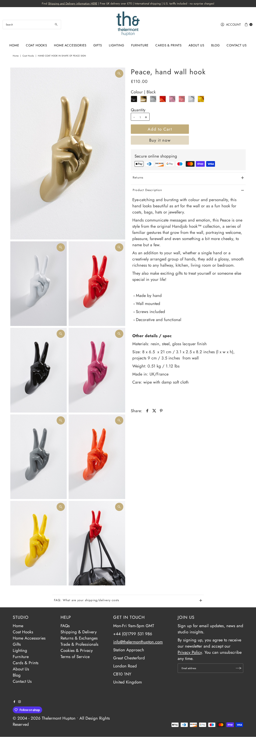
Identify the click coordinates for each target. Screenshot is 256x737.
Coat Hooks (36, 45)
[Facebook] (14, 701)
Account (233, 24)
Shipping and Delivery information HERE (72, 3)
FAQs (65, 626)
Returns (138, 177)
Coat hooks (28, 55)
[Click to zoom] (119, 73)
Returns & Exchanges (79, 638)
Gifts (97, 45)
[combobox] (32, 24)
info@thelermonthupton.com (138, 642)
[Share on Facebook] (147, 410)
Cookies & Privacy (77, 650)
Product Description (147, 190)
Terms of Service (75, 657)
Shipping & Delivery (79, 632)
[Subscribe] (238, 668)
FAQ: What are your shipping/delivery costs (86, 600)
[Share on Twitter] (154, 410)
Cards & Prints (168, 45)
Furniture (140, 45)
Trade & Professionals (79, 644)
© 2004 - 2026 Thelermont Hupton (44, 718)
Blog (215, 45)
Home (14, 45)
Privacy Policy (190, 652)
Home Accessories (70, 45)
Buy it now (160, 140)
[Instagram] (19, 701)
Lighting (116, 45)
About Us (196, 45)
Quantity (138, 110)
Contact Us (237, 45)
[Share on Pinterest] (161, 410)
